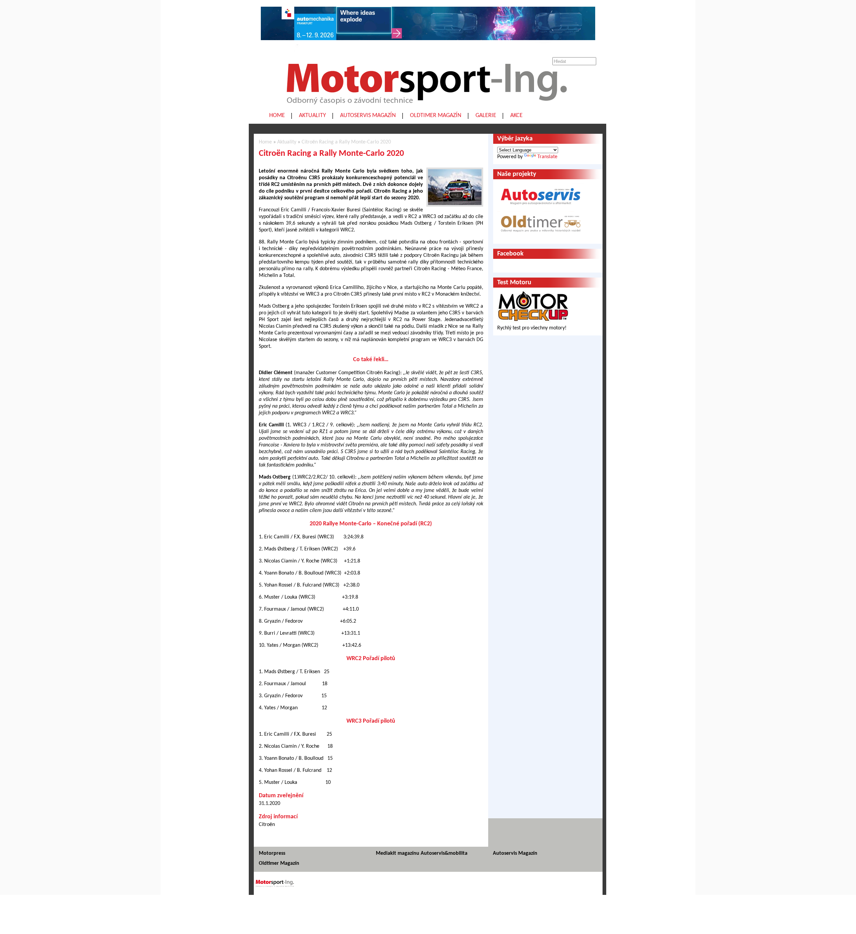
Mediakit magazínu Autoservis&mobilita (421, 853)
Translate (547, 157)
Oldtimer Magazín (435, 115)
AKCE (516, 115)
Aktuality (312, 115)
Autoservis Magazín (368, 115)
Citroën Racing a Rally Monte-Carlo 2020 (346, 142)
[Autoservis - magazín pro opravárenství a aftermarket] (540, 207)
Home (277, 115)
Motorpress (272, 853)
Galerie (485, 115)
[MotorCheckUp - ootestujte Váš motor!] (533, 321)
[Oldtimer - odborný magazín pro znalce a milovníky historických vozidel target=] (540, 236)
